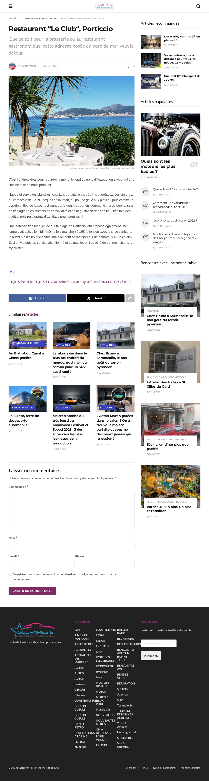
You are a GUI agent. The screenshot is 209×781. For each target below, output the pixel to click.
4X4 (77, 629)
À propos (131, 767)
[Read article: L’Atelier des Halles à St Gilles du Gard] (170, 362)
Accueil (13, 18)
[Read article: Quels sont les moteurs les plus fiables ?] (170, 134)
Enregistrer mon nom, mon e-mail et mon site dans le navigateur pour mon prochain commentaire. (65, 576)
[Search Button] (198, 6)
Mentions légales (190, 767)
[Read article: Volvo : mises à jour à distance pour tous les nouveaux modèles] (151, 60)
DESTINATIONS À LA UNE (84, 734)
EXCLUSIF (102, 646)
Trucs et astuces (122, 725)
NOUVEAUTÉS (105, 715)
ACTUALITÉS (63, 345)
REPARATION (126, 683)
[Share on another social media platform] (130, 298)
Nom (13, 538)
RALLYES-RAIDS (123, 631)
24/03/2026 (16, 363)
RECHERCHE (125, 638)
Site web (79, 556)
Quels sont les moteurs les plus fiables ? (158, 166)
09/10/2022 (154, 392)
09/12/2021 (154, 516)
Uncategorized (126, 732)
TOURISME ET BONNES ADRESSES (38, 18)
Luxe (99, 677)
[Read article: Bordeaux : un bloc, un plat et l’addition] (170, 486)
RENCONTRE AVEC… (125, 667)
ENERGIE (80, 742)
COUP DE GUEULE (80, 707)
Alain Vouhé (29, 65)
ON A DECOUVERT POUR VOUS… (104, 735)
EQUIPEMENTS (106, 629)
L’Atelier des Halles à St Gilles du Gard (166, 384)
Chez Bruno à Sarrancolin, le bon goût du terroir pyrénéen (170, 320)
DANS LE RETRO (80, 725)
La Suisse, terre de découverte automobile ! (24, 420)
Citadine (79, 695)
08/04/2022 (172, 67)
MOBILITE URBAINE (102, 684)
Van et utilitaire (123, 745)
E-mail (14, 556)
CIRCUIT (79, 689)
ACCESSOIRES (83, 644)
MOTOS (101, 691)
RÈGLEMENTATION (129, 644)
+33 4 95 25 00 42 (119, 281)
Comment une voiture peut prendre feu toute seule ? (172, 205)
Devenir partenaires (165, 767)
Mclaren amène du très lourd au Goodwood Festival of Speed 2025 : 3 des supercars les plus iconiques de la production (70, 429)
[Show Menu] (10, 6)
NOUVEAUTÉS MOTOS (105, 722)
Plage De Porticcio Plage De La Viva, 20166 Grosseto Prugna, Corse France (58, 281)
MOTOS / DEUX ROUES (102, 700)
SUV (120, 700)
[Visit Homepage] (104, 6)
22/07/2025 (16, 430)
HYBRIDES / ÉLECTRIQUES (105, 658)
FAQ (99, 651)
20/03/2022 (154, 454)
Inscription (151, 655)
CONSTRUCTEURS (86, 700)
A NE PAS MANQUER (23, 407)
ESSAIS (100, 640)
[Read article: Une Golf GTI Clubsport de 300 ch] (151, 81)
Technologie (124, 705)
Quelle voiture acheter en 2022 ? (175, 220)
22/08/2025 (104, 372)
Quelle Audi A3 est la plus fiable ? (175, 189)
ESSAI (100, 635)
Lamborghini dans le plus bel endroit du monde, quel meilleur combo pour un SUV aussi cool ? (70, 362)
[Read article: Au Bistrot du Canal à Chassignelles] (28, 335)
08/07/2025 (60, 449)
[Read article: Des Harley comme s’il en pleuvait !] (151, 42)
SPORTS (122, 689)
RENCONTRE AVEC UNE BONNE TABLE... (83, 18)
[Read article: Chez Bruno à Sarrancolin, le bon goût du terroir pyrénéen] (116, 335)
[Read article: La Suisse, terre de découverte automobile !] (28, 398)
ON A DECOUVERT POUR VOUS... (25, 343)
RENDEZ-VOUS (123, 676)
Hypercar (102, 671)
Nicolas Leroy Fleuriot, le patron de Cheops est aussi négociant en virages (176, 238)
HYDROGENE (105, 666)
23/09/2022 (172, 45)
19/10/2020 (172, 84)
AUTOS (79, 667)
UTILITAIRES (125, 737)
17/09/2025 (60, 377)
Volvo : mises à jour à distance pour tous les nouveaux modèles (180, 59)
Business (80, 684)
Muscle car (103, 709)
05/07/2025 (104, 444)
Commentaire (19, 487)
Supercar (123, 694)
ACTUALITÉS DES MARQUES (82, 658)
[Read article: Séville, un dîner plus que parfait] (170, 424)
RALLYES (101, 745)
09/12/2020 (50, 65)
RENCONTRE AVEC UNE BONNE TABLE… (125, 655)
